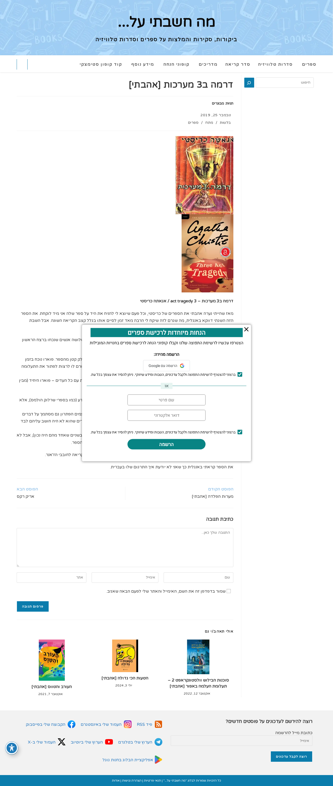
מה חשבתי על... (166, 22)
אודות (116, 780)
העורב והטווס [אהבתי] (51, 686)
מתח (209, 122)
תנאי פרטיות (152, 780)
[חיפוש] (249, 82)
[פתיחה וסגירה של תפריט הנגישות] (11, 748)
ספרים (193, 122)
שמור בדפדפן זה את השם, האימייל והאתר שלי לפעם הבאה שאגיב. (166, 591)
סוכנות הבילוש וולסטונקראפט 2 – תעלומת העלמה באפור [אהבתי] (198, 683)
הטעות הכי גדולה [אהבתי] (124, 678)
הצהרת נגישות (132, 780)
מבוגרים (218, 103)
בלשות (225, 122)
